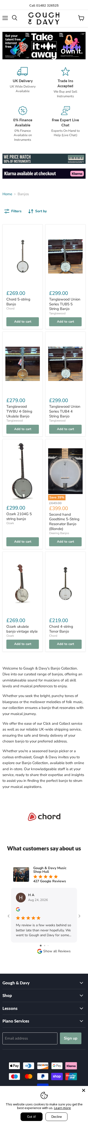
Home (7, 194)
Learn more (62, 1108)
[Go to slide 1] (41, 945)
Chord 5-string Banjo (18, 302)
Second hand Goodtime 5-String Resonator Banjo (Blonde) (64, 521)
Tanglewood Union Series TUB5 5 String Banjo (64, 304)
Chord (10, 308)
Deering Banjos (59, 533)
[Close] (83, 1090)
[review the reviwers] (18, 910)
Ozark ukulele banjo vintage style (22, 629)
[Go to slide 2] (44, 945)
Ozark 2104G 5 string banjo (19, 516)
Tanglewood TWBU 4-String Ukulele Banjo (19, 411)
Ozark (10, 523)
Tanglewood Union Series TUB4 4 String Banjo (64, 411)
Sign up (70, 1038)
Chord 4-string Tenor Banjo (61, 629)
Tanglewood (57, 313)
